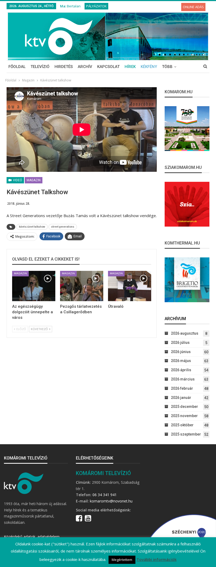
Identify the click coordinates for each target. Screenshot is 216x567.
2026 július (180, 342)
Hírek (130, 66)
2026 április (181, 370)
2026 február (182, 388)
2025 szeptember (186, 434)
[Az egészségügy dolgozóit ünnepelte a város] (33, 286)
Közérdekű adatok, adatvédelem (32, 536)
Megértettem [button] (122, 559)
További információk (156, 559)
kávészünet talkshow (32, 226)
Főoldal (17, 66)
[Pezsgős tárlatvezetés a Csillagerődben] (81, 286)
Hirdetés (64, 66)
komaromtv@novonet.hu (111, 501)
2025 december (184, 406)
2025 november (184, 416)
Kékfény (149, 66)
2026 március (183, 379)
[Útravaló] (129, 286)
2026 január (181, 397)
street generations (62, 226)
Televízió (40, 66)
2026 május (181, 361)
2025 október (182, 425)
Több (167, 66)
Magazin (34, 180)
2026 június (181, 352)
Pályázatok (96, 6)
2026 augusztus (184, 333)
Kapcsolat (108, 66)
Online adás (193, 6)
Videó (17, 180)
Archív (85, 66)
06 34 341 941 (104, 494)
